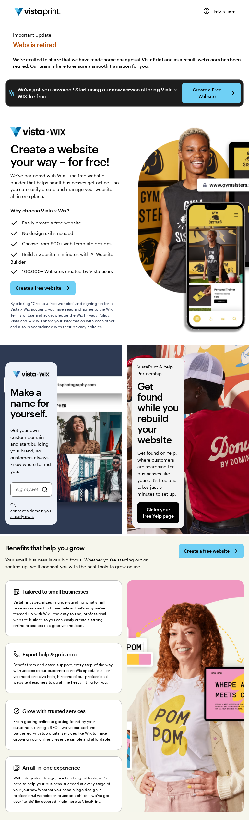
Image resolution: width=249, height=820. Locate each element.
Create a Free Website (207, 93)
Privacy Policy (96, 315)
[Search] (45, 489)
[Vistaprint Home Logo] (37, 12)
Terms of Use (22, 315)
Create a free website (38, 288)
